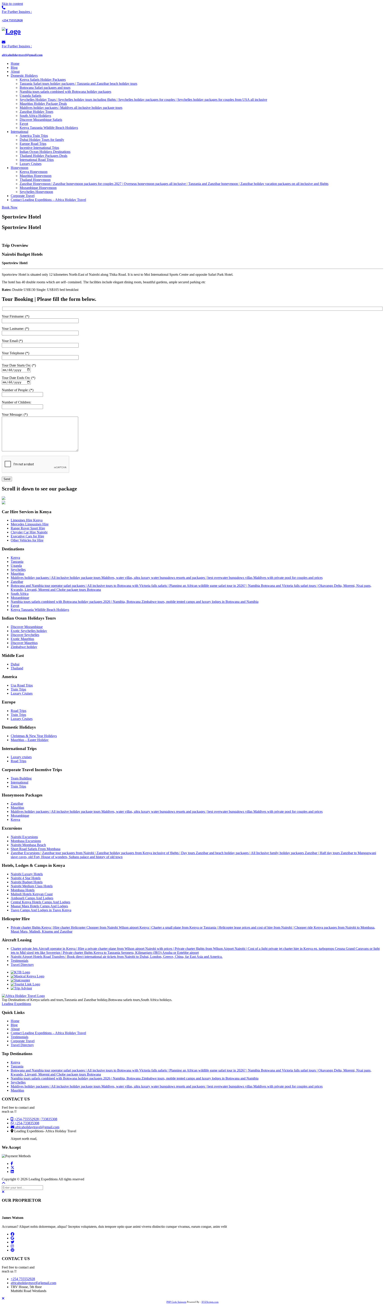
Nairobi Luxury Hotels (27, 874)
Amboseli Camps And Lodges (32, 898)
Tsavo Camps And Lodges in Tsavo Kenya (41, 910)
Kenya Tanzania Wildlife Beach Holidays (40, 610)
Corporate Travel (23, 1041)
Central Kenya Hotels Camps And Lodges (40, 902)
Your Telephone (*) (15, 353)
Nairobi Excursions (24, 837)
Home (15, 1021)
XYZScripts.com (210, 1302)
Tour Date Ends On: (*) (18, 378)
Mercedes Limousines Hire (30, 524)
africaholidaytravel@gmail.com (36, 1127)
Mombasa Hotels (23, 890)
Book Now (10, 207)
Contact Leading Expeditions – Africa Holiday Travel (48, 1033)
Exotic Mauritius (22, 639)
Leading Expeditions (16, 1004)
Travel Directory (22, 965)
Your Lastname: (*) (15, 328)
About (15, 1029)
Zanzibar (17, 582)
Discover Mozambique (27, 627)
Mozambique (20, 598)
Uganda (16, 565)
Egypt (15, 606)
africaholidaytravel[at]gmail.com (33, 1283)
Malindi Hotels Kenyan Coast (32, 894)
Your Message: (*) (15, 414)
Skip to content (12, 4)
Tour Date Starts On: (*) (19, 365)
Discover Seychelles (25, 635)
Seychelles (18, 569)
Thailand (17, 668)
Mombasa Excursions (26, 841)
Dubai (15, 664)
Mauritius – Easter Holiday (30, 740)
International (19, 782)
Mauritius (17, 573)
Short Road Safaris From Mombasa (35, 849)
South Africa (20, 594)
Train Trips (18, 689)
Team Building (21, 778)
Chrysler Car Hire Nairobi (29, 532)
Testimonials (19, 961)
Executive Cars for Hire (27, 536)
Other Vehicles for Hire (27, 540)
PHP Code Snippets (176, 1302)
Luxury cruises (21, 757)
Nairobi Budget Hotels (27, 882)
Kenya (15, 557)
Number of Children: (16, 402)
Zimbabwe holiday (24, 647)
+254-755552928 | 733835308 (35, 1119)
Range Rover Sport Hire (28, 528)
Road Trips (18, 711)
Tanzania (17, 561)
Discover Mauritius (24, 643)
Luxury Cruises (22, 693)
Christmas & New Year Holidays (34, 736)
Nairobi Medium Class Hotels (32, 886)
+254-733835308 (26, 1123)
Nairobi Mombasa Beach (28, 845)
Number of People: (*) (17, 390)
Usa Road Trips (22, 685)
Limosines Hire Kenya (27, 520)
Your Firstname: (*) (15, 316)
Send (7, 479)
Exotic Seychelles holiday (29, 631)
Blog (14, 1025)
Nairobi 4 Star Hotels (26, 878)
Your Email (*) (12, 341)
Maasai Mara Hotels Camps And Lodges (39, 906)
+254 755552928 (23, 1279)
